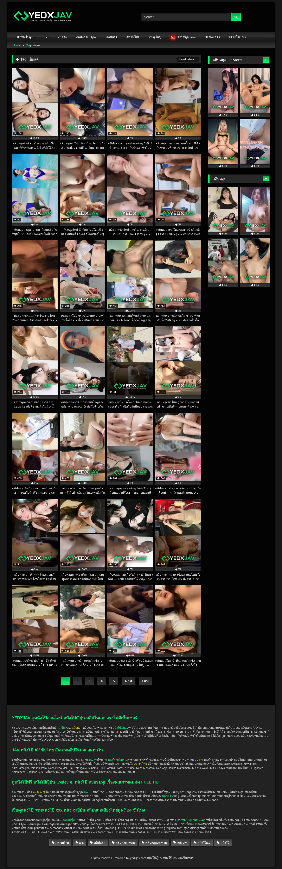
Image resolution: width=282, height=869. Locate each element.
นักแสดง (214, 37)
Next (128, 681)
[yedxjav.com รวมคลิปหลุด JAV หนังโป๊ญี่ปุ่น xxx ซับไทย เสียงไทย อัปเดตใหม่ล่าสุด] (43, 17)
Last (145, 681)
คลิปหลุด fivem (187, 37)
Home (17, 45)
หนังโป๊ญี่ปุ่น (28, 37)
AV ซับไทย (133, 37)
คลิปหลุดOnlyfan (86, 37)
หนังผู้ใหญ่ (154, 37)
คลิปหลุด (111, 37)
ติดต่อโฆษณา (237, 37)
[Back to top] (269, 857)
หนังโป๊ (61, 727)
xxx (46, 37)
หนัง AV (62, 37)
